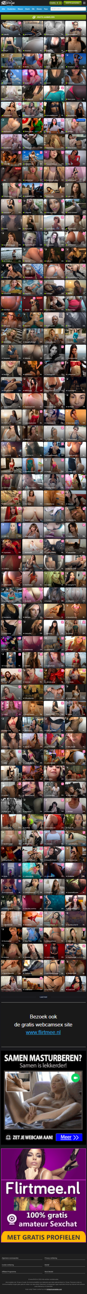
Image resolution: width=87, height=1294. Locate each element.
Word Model (49, 1272)
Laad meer (43, 997)
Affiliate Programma (9, 1272)
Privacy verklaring (51, 1258)
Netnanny (41, 1286)
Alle (3, 9)
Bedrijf (47, 1265)
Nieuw (20, 9)
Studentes (11, 9)
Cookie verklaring (8, 1265)
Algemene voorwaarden (10, 1258)
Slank (27, 9)
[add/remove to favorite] (2, 22)
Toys (46, 9)
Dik (33, 9)
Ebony (39, 9)
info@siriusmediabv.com (54, 1289)
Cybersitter (49, 1286)
